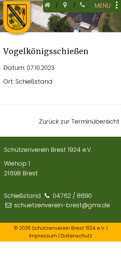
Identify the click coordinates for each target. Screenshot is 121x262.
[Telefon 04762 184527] (83, 4)
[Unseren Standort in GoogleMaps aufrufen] (66, 4)
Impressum (43, 235)
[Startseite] (48, 4)
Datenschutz (76, 235)
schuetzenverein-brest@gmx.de (62, 205)
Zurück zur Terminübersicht (79, 121)
